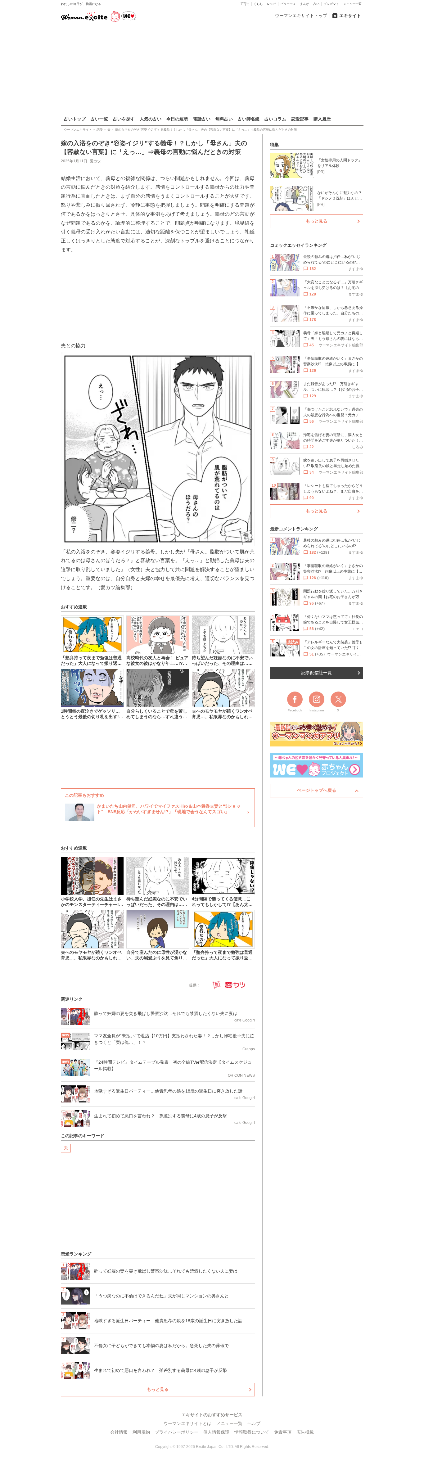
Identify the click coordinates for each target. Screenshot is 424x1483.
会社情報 (119, 1432)
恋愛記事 (300, 118)
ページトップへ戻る (316, 790)
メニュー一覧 (352, 4)
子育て (245, 4)
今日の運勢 (177, 118)
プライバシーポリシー (176, 1432)
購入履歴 (322, 118)
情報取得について (251, 1432)
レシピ (271, 4)
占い (316, 4)
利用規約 (141, 1432)
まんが (304, 4)
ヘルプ (253, 1423)
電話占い (201, 118)
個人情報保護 (216, 1432)
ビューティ (288, 4)
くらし (258, 4)
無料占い (224, 118)
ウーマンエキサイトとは (187, 1423)
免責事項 (282, 1432)
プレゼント (331, 4)
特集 (274, 144)
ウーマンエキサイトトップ (301, 15)
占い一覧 (99, 118)
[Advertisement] (212, 68)
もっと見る (158, 1389)
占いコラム (275, 118)
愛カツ (95, 161)
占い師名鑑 (248, 118)
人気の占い (150, 118)
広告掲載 (305, 1432)
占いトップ (75, 118)
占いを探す (124, 118)
